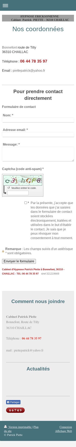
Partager (15, 402)
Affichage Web (63, 431)
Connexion (66, 427)
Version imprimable (20, 427)
